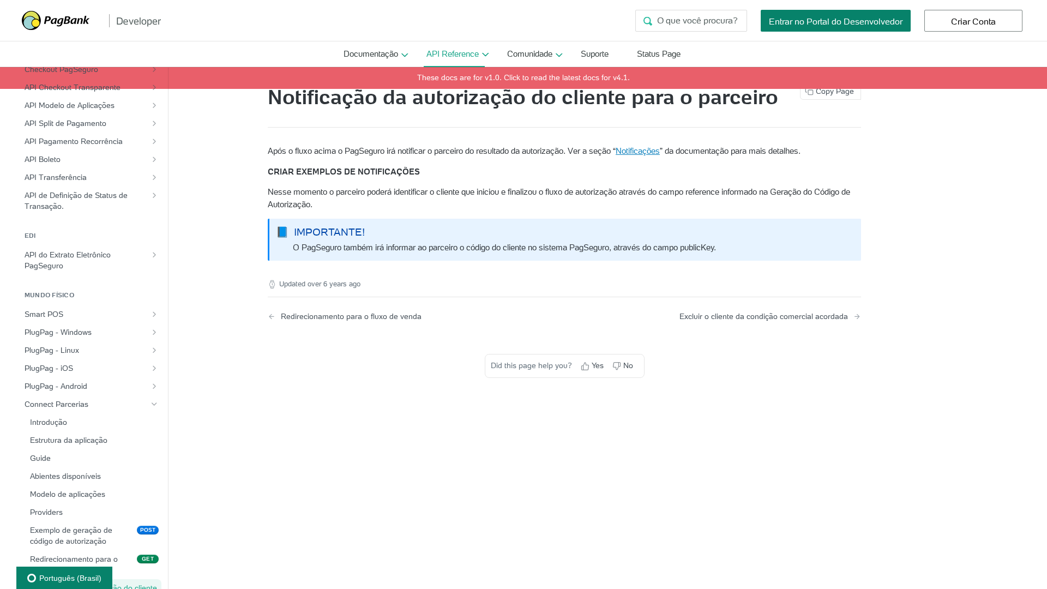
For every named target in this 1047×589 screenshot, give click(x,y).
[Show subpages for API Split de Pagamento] (154, 123)
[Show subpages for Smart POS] (154, 314)
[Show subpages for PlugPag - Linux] (154, 350)
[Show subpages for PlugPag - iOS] (154, 368)
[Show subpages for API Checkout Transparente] (154, 87)
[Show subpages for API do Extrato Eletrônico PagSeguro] (154, 254)
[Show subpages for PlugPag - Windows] (154, 332)
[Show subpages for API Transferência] (154, 177)
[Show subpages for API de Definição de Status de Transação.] (154, 195)
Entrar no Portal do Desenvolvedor (835, 21)
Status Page (659, 54)
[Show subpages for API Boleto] (154, 159)
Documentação (371, 54)
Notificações (638, 151)
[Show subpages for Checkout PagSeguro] (154, 69)
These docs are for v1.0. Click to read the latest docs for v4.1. (523, 77)
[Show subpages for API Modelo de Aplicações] (154, 105)
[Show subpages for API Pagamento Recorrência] (154, 141)
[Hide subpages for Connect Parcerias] (154, 404)
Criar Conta (973, 21)
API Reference (452, 54)
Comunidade (529, 54)
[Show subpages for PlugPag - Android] (154, 386)
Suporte (595, 54)
